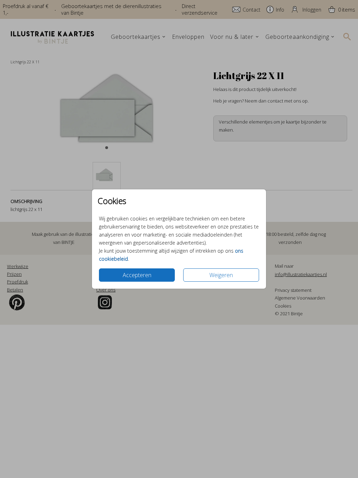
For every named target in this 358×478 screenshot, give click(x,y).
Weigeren (221, 275)
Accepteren (137, 275)
